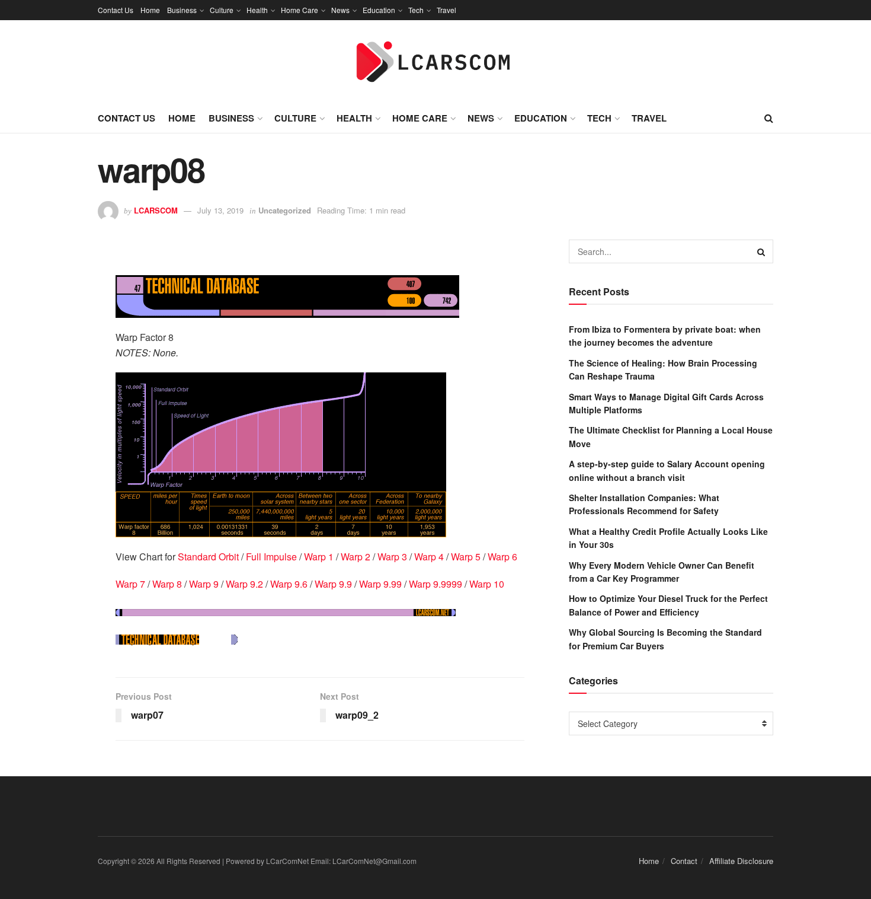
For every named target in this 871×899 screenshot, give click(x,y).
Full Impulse (271, 556)
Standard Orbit (208, 556)
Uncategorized (284, 210)
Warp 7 (130, 584)
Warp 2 (355, 556)
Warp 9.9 (333, 584)
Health (257, 10)
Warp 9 (204, 584)
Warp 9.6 (289, 584)
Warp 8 (167, 584)
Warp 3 (392, 556)
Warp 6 (502, 556)
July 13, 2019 (220, 210)
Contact (684, 860)
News (340, 10)
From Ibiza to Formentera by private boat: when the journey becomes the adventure (665, 335)
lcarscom (156, 210)
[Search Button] (761, 251)
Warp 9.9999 (435, 584)
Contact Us (115, 10)
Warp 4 (429, 556)
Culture (221, 10)
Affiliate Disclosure (741, 860)
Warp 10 (486, 584)
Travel (446, 10)
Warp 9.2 (244, 584)
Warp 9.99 (380, 584)
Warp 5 (466, 556)
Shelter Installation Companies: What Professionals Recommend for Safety (644, 504)
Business (182, 10)
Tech (416, 10)
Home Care (299, 10)
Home (150, 10)
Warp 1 (319, 556)
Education (379, 10)
